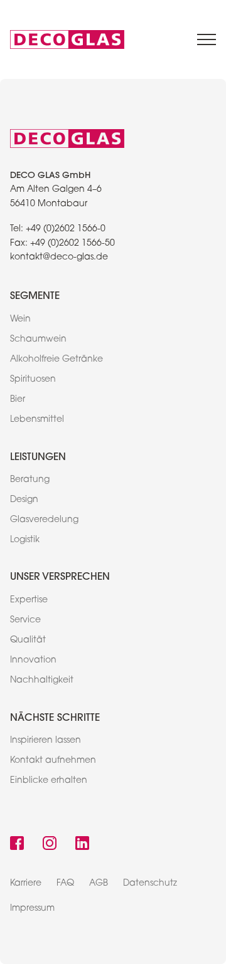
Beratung (30, 480)
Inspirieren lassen (45, 740)
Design (24, 500)
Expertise (29, 600)
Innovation (33, 660)
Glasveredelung (44, 520)
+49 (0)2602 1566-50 (72, 243)
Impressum (32, 908)
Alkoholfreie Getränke (56, 359)
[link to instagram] (49, 844)
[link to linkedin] (82, 844)
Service (25, 620)
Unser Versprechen (60, 575)
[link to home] (67, 39)
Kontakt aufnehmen (53, 761)
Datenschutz (150, 883)
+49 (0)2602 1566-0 (65, 229)
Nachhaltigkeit (41, 680)
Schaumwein (38, 339)
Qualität (28, 640)
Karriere (25, 883)
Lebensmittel (37, 420)
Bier (17, 400)
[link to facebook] (17, 844)
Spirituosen (33, 379)
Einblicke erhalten (48, 781)
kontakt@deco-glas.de (59, 257)
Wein (20, 319)
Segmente (35, 294)
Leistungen (38, 456)
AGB (98, 883)
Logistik (25, 540)
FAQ (65, 883)
